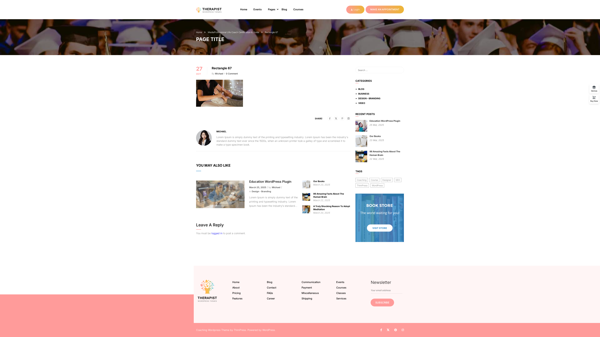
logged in (216, 233)
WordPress (377, 185)
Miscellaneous (310, 293)
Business (363, 93)
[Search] (400, 70)
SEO (398, 180)
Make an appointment (384, 9)
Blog (284, 9)
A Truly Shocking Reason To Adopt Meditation (331, 208)
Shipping (307, 298)
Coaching (361, 180)
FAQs (270, 293)
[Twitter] (336, 118)
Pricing (236, 293)
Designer (386, 180)
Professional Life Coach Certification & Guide (236, 32)
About (236, 287)
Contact (271, 287)
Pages (271, 9)
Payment (307, 287)
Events (257, 9)
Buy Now (594, 101)
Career (271, 298)
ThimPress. (240, 330)
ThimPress (362, 185)
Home (243, 9)
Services (341, 298)
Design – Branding (369, 98)
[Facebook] (329, 118)
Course (374, 180)
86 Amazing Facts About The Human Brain (328, 195)
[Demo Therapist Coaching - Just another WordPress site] (211, 10)
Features (237, 298)
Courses (298, 9)
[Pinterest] (342, 118)
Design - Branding (261, 191)
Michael (219, 73)
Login (357, 9)
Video (361, 103)
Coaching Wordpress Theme (212, 330)
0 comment (232, 73)
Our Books (319, 181)
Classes (341, 293)
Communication (311, 282)
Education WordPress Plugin (270, 181)
